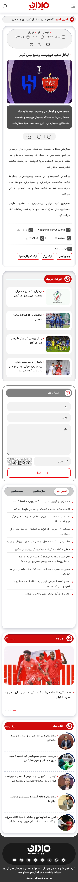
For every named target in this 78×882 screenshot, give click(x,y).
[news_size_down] (49, 136)
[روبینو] (35, 859)
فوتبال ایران (43, 32)
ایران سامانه (31, 878)
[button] (14, 710)
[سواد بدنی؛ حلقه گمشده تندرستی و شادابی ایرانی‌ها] (66, 803)
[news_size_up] (28, 136)
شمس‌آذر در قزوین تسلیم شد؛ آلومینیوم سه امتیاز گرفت (41, 502)
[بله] (63, 859)
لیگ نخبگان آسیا (28, 256)
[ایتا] (56, 859)
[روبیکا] (42, 859)
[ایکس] (49, 859)
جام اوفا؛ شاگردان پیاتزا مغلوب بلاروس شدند (47, 594)
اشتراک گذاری (32, 238)
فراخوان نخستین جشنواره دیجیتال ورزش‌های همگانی (28, 293)
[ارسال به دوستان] (48, 44)
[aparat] (21, 859)
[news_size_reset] (39, 136)
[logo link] (39, 6)
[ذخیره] (40, 45)
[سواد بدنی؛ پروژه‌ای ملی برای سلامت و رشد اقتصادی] (66, 742)
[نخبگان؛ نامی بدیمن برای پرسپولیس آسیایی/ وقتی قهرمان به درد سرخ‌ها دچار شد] (58, 367)
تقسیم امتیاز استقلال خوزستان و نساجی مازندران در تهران (33, 20)
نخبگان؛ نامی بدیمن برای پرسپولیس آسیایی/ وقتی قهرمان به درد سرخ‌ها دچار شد (25, 366)
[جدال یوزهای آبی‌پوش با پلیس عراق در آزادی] (58, 344)
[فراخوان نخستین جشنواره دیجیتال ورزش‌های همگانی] (58, 297)
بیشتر (12, 639)
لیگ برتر (47, 256)
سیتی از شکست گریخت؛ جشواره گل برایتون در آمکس (42, 549)
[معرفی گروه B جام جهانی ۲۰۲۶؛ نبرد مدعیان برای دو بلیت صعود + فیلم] (39, 666)
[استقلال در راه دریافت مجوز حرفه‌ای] (58, 320)
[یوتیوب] (14, 859)
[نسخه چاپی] (31, 44)
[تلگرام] (28, 859)
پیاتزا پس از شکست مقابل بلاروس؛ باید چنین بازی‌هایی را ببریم (38, 542)
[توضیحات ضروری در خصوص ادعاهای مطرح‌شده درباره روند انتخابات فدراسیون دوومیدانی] (66, 782)
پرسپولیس (64, 256)
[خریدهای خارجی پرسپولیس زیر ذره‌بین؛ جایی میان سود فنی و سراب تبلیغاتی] (66, 762)
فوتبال (31, 32)
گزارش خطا (22, 230)
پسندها (61, 238)
